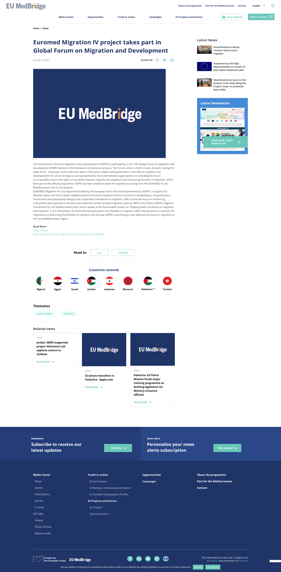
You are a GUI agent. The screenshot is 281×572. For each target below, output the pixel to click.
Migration (68, 313)
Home (36, 28)
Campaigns (155, 17)
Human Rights (44, 313)
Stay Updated (234, 17)
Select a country (258, 16)
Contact (242, 5)
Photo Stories (43, 527)
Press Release (40, 230)
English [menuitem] (256, 5)
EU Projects (95, 507)
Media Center (66, 17)
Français (123, 252)
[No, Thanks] (277, 567)
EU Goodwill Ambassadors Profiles (108, 494)
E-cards (39, 507)
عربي (99, 252)
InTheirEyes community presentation (110, 487)
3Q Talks (38, 514)
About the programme (190, 5)
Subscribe (116, 447)
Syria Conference (98, 513)
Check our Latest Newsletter (222, 142)
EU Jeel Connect (98, 481)
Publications (42, 494)
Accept (198, 567)
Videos (39, 520)
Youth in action (126, 17)
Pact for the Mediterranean (219, 5)
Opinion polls (43, 533)
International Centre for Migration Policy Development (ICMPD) (68, 234)
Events (39, 488)
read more (43, 361)
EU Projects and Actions (189, 17)
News (45, 28)
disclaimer (213, 560)
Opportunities (95, 17)
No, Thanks (213, 567)
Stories (39, 501)
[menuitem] (257, 5)
